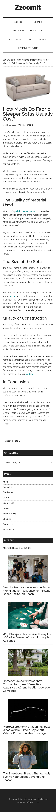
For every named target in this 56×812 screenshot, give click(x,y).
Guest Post (8, 503)
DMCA (6, 497)
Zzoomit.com (31, 799)
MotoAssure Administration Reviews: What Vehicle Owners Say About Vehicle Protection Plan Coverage (26, 730)
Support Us (8, 524)
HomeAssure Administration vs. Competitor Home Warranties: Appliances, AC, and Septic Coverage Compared (26, 685)
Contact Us (8, 487)
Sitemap (7, 519)
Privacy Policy (9, 513)
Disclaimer (8, 492)
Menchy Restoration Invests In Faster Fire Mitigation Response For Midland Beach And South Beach (27, 591)
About (5, 481)
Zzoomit (28, 7)
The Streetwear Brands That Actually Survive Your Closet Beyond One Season (26, 777)
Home (6, 508)
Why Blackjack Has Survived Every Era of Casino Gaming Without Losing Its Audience (27, 637)
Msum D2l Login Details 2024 (17, 548)
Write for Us (8, 529)
